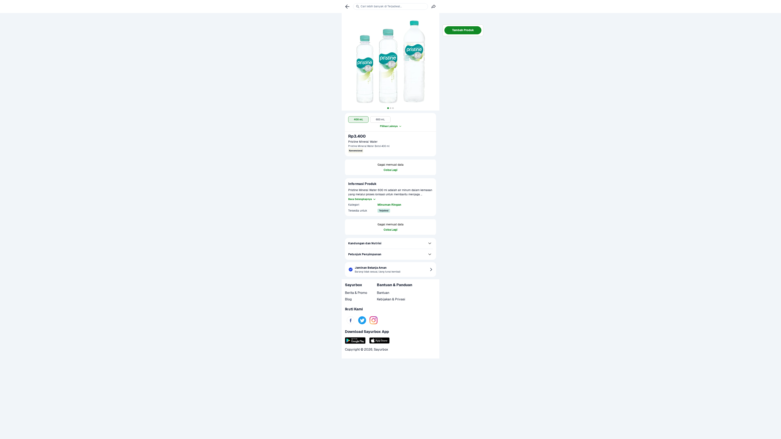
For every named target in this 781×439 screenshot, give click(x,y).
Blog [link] (348, 299)
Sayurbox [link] (381, 349)
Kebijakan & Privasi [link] (391, 299)
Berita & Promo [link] (356, 293)
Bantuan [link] (383, 293)
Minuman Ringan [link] (389, 204)
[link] (350, 320)
